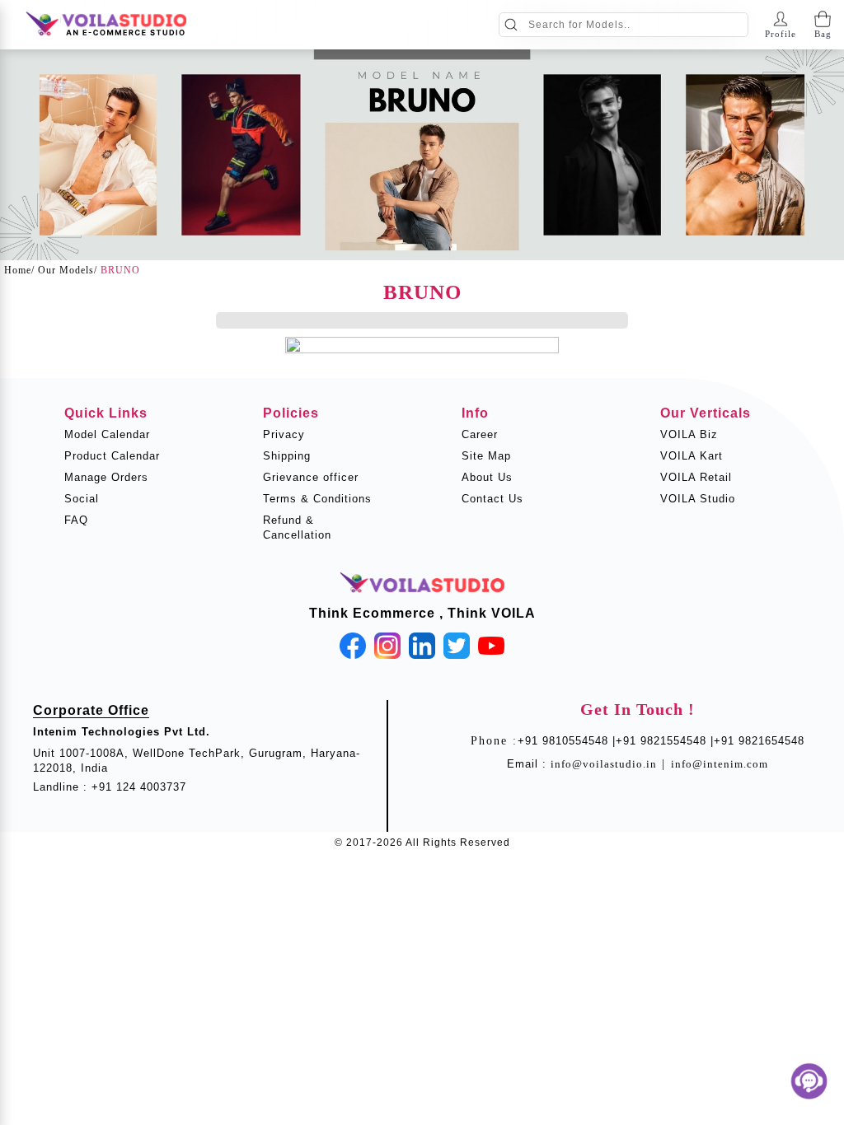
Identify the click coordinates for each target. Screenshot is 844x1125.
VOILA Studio (697, 498)
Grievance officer (311, 477)
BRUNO (120, 270)
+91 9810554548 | (567, 741)
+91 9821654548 (759, 741)
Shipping (287, 456)
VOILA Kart (691, 456)
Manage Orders (106, 477)
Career (480, 434)
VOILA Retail (696, 477)
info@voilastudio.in (604, 764)
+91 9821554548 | (665, 741)
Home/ (19, 270)
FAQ (76, 520)
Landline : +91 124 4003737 (109, 787)
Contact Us (492, 498)
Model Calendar (107, 434)
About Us (487, 477)
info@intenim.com (719, 764)
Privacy (284, 434)
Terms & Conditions (317, 498)
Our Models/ (67, 270)
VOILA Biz (689, 434)
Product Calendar (112, 456)
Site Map (486, 456)
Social (81, 498)
